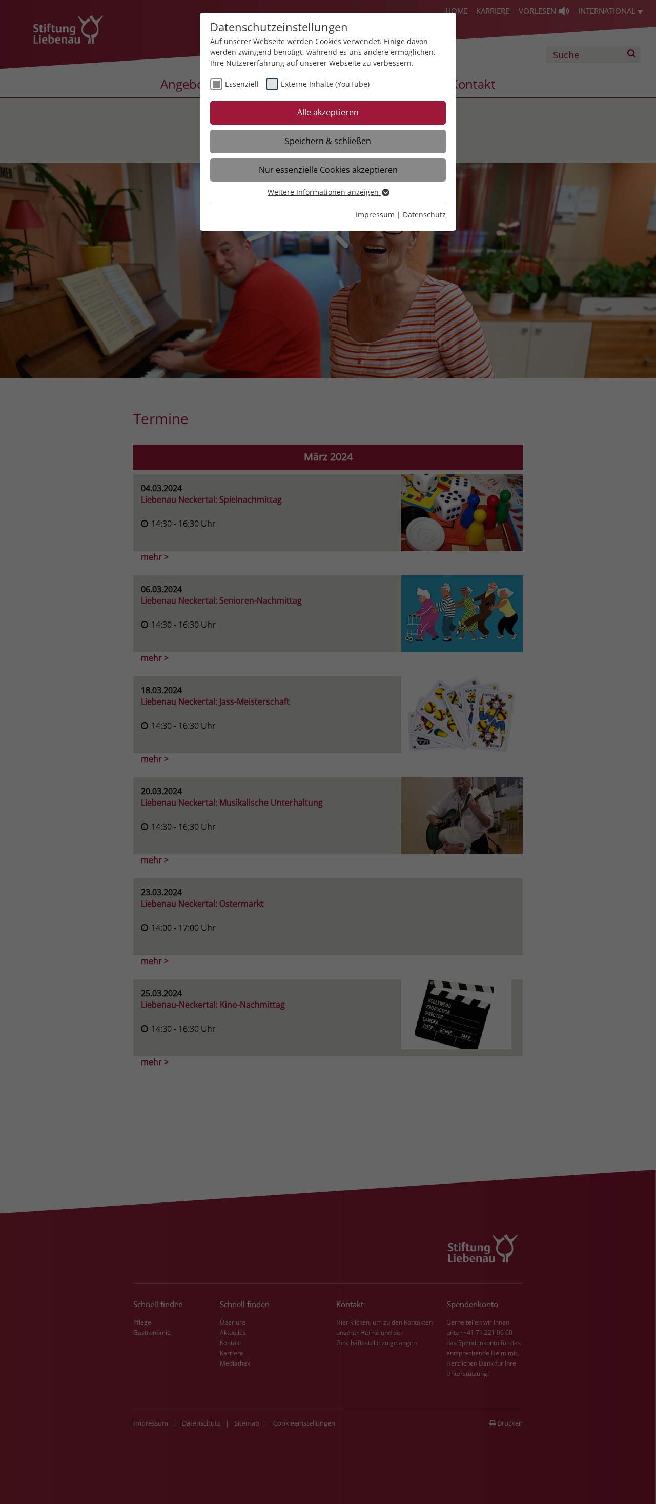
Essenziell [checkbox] (242, 84)
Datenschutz (424, 214)
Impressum (375, 214)
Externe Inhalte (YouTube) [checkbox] (325, 84)
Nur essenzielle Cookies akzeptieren (328, 169)
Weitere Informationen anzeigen (324, 192)
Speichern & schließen (328, 141)
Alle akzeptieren (328, 112)
